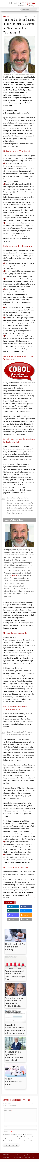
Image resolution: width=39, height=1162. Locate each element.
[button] (13, 906)
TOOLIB (14, 575)
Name (8, 1127)
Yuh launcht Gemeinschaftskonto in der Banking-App (14, 1081)
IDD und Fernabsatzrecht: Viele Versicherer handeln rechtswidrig (15, 947)
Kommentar (8, 1110)
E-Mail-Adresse (8, 1132)
